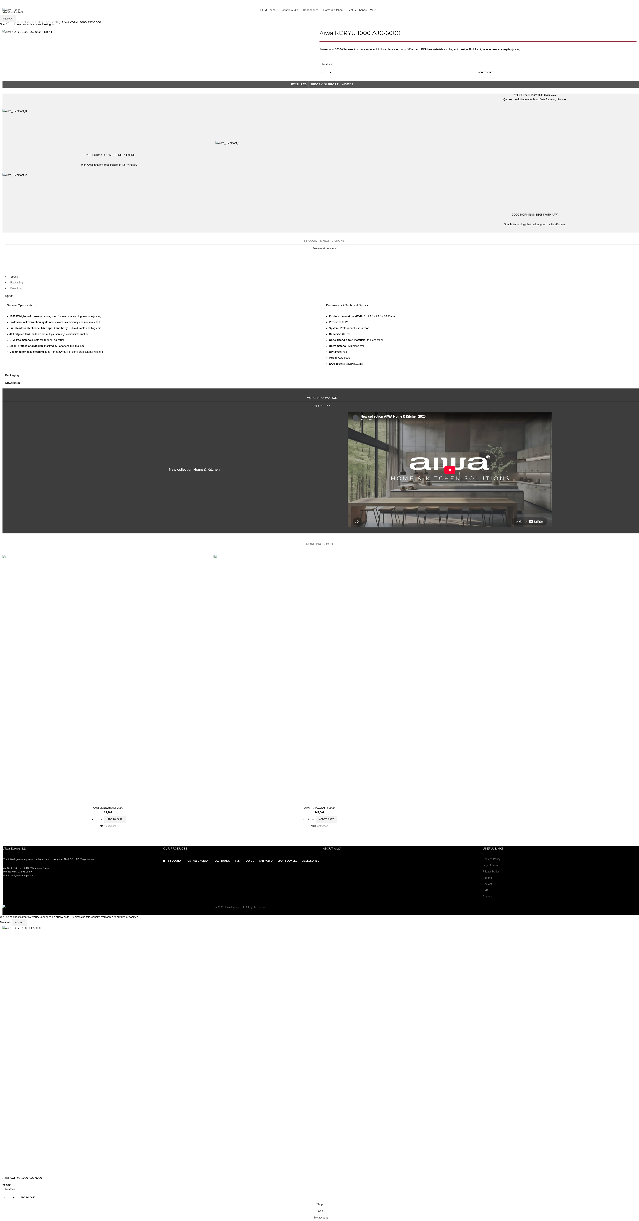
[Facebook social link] (590, 3)
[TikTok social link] (620, 3)
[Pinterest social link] (607, 3)
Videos (347, 84)
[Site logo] (11, 9)
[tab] (14, 277)
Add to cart (485, 72)
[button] (115, 819)
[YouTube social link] (603, 3)
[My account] (632, 3)
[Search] (635, 10)
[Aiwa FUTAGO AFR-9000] (319, 680)
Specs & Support (324, 84)
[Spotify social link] (615, 3)
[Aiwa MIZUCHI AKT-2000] (108, 680)
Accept (19, 922)
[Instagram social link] (599, 3)
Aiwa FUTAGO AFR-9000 (319, 807)
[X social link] (594, 3)
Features (299, 84)
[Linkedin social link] (611, 3)
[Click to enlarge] (9, 27)
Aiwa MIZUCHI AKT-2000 (108, 807)
